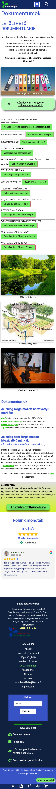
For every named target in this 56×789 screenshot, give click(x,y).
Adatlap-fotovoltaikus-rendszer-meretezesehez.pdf (27, 127)
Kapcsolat (28, 678)
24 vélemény (24, 538)
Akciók (28, 648)
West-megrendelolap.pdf (33, 142)
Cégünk (28, 674)
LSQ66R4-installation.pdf (39, 134)
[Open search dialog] (46, 4)
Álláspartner (28, 669)
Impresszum (28, 686)
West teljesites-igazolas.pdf (16, 174)
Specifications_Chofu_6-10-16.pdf (19, 236)
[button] (37, 4)
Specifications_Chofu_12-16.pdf (18, 247)
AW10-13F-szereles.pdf (35, 182)
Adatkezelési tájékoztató (28, 682)
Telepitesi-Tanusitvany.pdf (16, 193)
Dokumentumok (28, 665)
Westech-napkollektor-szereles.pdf (19, 225)
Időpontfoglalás (28, 657)
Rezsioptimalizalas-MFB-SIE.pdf (18, 214)
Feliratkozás (28, 711)
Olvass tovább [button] (10, 575)
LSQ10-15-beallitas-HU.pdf (16, 204)
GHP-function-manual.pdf (23, 164)
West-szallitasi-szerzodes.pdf (17, 153)
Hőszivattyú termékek (28, 653)
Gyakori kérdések (28, 661)
